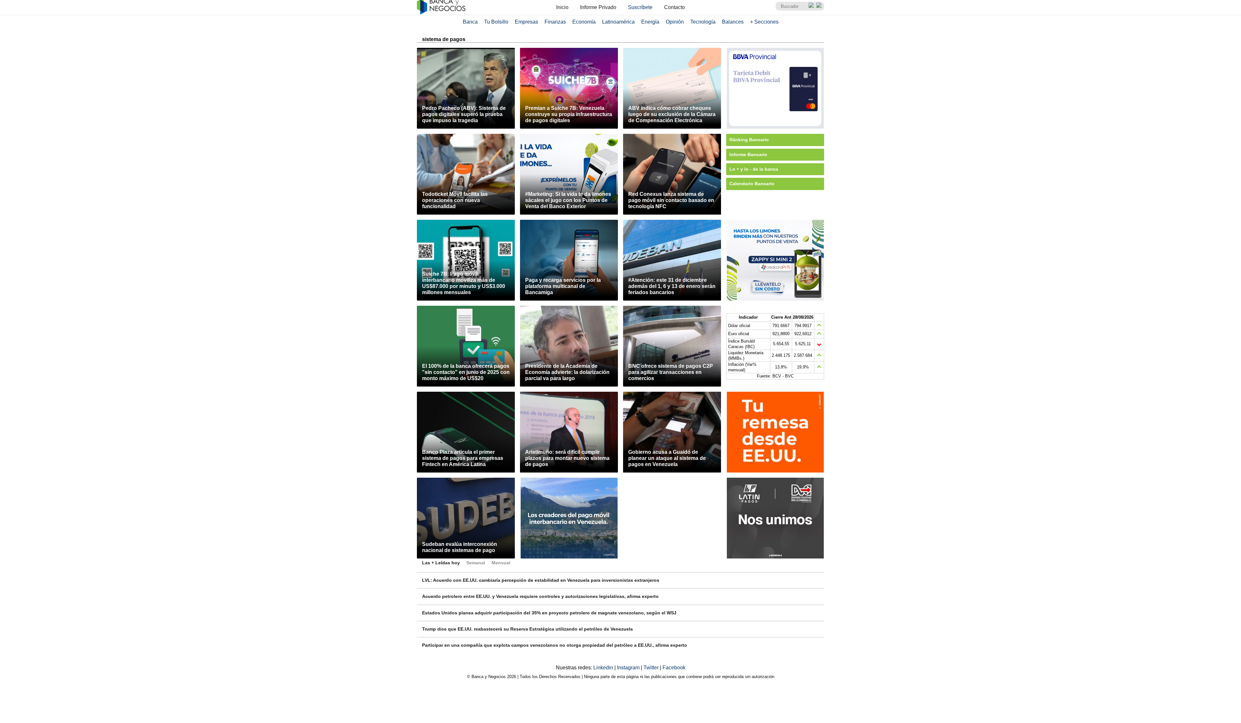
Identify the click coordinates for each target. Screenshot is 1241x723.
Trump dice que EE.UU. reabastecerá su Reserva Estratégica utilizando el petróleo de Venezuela (527, 629)
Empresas (526, 22)
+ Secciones (764, 22)
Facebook (674, 667)
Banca (470, 22)
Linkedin (603, 667)
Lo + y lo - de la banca (753, 169)
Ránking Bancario (749, 139)
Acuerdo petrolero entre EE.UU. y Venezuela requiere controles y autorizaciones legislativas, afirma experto (540, 596)
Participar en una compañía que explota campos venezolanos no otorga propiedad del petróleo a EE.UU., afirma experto (554, 645)
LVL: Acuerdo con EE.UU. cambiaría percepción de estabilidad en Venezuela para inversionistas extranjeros (540, 580)
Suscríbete (640, 7)
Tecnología (703, 22)
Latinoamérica (618, 22)
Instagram (629, 667)
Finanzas (555, 22)
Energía (650, 22)
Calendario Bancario (751, 183)
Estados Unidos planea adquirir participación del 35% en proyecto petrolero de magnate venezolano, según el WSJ (549, 612)
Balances (733, 22)
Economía (584, 22)
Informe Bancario (748, 154)
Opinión (675, 22)
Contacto (674, 7)
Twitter (651, 667)
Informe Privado (598, 7)
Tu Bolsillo (496, 22)
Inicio (562, 7)
